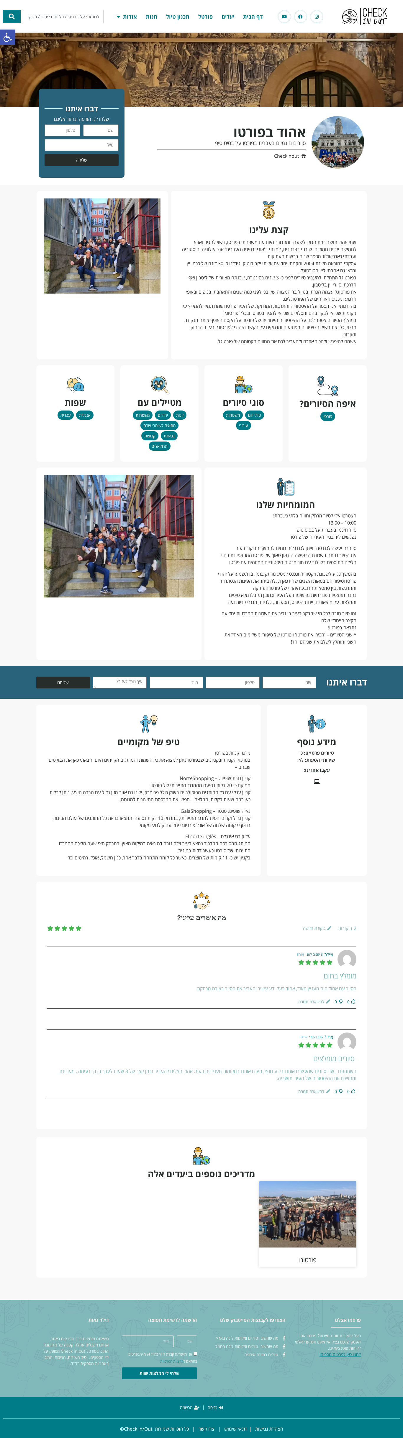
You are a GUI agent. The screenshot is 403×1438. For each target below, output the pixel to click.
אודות (130, 16)
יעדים (228, 16)
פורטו (327, 416)
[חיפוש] (12, 16)
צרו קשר (206, 1429)
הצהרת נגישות (269, 1429)
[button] (7, 37)
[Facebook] (300, 16)
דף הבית (253, 16)
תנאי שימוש (235, 1429)
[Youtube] (284, 16)
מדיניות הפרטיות (172, 1361)
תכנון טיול (177, 16)
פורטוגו (308, 1260)
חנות (151, 16)
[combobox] (63, 16)
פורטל (205, 16)
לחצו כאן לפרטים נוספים (341, 1354)
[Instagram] (316, 16)
